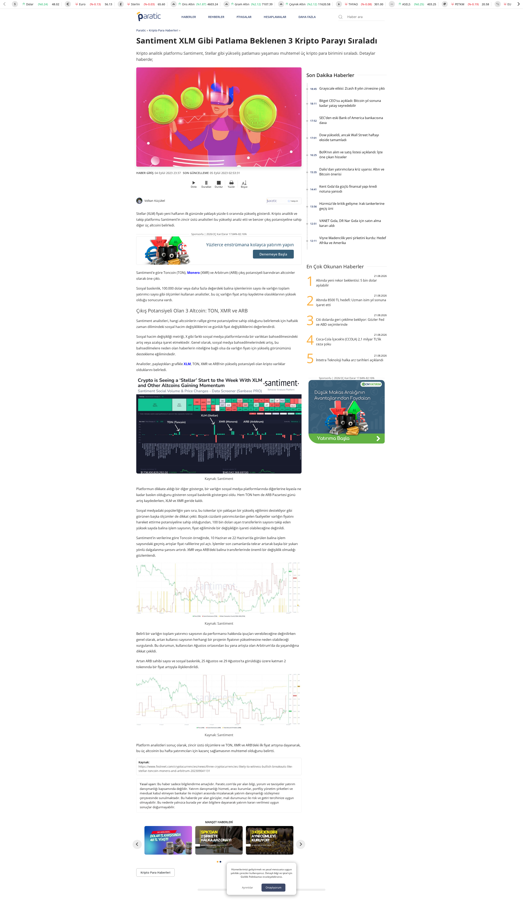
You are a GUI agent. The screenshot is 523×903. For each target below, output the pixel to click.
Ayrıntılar (247, 887)
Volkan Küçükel (154, 201)
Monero (193, 272)
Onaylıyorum (273, 887)
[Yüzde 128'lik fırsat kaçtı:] (269, 840)
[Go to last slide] (137, 844)
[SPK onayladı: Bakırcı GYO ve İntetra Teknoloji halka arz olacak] (219, 840)
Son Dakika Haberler (330, 75)
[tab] (217, 862)
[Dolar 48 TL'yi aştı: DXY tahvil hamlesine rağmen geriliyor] (168, 840)
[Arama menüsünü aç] (340, 16)
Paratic (141, 30)
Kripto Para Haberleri (163, 30)
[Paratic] (148, 17)
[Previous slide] (4, 4)
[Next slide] (518, 4)
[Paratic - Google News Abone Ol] (284, 202)
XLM (187, 364)
